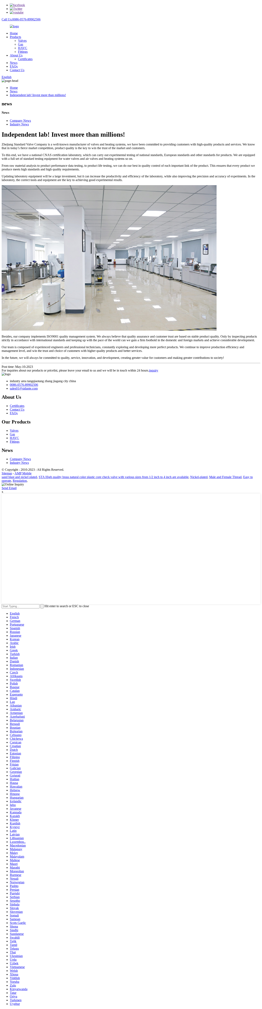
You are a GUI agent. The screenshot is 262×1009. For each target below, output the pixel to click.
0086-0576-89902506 (24, 384)
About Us (16, 55)
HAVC (22, 48)
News (13, 62)
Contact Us (17, 70)
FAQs (14, 66)
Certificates (25, 59)
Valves (22, 40)
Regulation (20, 480)
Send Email (9, 488)
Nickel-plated (199, 477)
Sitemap (7, 473)
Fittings (23, 51)
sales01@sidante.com (24, 388)
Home (14, 33)
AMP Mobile (23, 473)
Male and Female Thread (225, 477)
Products (15, 37)
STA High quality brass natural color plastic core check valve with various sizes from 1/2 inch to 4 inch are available (114, 477)
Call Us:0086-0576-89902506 (21, 19)
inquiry (153, 370)
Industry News (19, 124)
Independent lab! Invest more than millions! (38, 95)
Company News (20, 120)
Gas (20, 44)
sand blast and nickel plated (19, 477)
